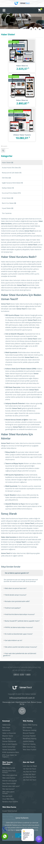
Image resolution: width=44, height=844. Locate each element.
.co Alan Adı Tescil (29, 774)
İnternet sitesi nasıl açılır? (11, 786)
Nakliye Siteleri (8, 188)
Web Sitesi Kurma (29, 747)
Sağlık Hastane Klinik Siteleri (12, 183)
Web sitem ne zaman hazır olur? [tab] (15, 588)
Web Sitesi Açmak (8, 768)
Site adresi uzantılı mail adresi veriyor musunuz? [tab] (21, 647)
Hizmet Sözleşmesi (9, 749)
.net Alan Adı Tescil (29, 769)
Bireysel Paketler (29, 733)
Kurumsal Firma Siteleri (11, 193)
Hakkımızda (6, 725)
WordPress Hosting (29, 738)
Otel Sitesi (6, 178)
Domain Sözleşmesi (9, 741)
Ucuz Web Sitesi (8, 799)
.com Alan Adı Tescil (30, 766)
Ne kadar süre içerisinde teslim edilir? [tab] (17, 601)
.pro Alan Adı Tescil (29, 777)
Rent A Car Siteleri (9, 203)
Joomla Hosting (28, 741)
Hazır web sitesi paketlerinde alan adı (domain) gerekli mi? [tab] (19, 654)
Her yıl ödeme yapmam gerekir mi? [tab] (17, 573)
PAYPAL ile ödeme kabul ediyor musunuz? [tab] (19, 627)
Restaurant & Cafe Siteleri (11, 172)
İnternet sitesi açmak (9, 781)
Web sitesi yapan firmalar (8, 792)
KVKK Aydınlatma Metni (10, 752)
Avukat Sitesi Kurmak (9, 811)
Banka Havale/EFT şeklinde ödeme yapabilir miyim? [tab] (22, 621)
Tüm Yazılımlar (7, 213)
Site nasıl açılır (7, 796)
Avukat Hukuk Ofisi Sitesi (11, 167)
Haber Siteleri (7, 162)
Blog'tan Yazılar (7, 736)
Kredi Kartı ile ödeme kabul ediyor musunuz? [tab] (20, 614)
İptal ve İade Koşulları (9, 744)
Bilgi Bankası (6, 738)
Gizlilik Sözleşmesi (8, 747)
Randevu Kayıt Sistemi (10, 802)
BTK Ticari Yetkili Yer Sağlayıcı (9, 756)
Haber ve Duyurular (9, 733)
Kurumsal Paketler (29, 736)
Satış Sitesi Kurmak (9, 783)
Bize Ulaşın (6, 727)
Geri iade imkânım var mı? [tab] (13, 640)
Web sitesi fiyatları (8, 778)
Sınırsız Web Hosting (30, 725)
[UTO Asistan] (39, 839)
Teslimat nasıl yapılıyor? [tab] (13, 608)
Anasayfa (13, 22)
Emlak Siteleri (7, 198)
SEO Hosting (27, 727)
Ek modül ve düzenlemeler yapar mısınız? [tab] (19, 634)
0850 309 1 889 (22, 674)
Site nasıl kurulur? (8, 789)
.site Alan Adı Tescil (29, 780)
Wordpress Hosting (29, 730)
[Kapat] (31, 835)
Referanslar (6, 730)
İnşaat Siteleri (7, 208)
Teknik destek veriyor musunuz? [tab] (15, 595)
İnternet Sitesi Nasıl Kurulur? (9, 771)
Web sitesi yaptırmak (9, 775)
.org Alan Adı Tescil (29, 771)
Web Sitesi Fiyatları (29, 749)
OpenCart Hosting (29, 744)
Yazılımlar (20, 22)
